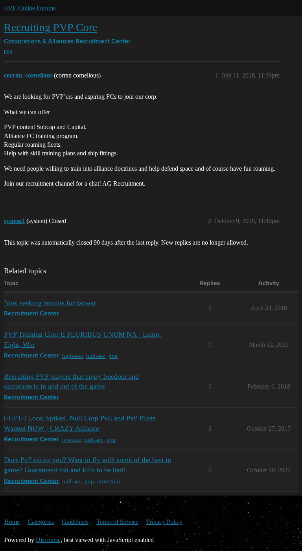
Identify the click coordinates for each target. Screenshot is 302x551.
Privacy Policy (164, 521)
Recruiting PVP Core (50, 27)
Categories (41, 521)
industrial (108, 481)
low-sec (71, 439)
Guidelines (75, 521)
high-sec (72, 355)
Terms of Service (117, 521)
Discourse (48, 539)
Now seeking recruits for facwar (50, 303)
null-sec (95, 355)
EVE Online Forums (29, 8)
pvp (8, 51)
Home (12, 521)
